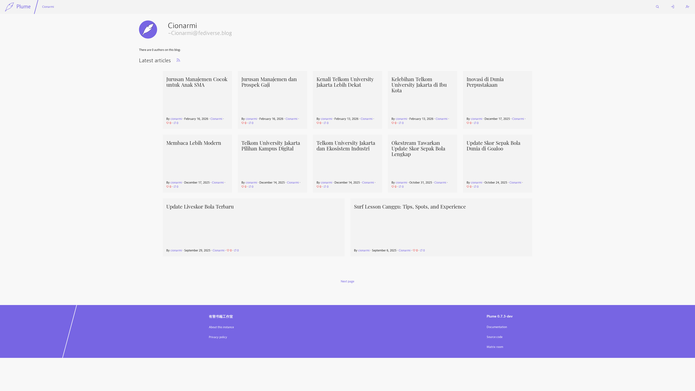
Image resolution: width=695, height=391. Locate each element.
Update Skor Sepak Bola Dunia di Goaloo (493, 146)
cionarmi (176, 119)
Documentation (497, 327)
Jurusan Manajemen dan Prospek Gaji (269, 82)
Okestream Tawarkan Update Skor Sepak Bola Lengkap (418, 148)
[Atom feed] (178, 61)
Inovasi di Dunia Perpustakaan (485, 82)
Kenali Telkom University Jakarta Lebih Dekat (345, 82)
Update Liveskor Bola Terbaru (200, 206)
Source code (494, 337)
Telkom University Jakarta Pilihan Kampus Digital (270, 146)
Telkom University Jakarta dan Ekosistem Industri (346, 146)
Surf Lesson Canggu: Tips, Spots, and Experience (410, 206)
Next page (347, 282)
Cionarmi (48, 7)
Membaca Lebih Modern (193, 143)
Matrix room (495, 347)
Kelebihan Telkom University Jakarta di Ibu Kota (419, 85)
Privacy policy (218, 337)
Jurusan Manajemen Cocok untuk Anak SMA (196, 82)
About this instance (221, 327)
